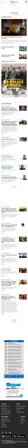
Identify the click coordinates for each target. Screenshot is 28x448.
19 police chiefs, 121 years (8, 139)
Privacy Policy (4, 408)
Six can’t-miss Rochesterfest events (9, 255)
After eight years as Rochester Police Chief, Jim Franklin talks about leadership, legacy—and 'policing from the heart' (9, 123)
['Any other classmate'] (23, 157)
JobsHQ (2, 422)
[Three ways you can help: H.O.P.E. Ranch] (23, 56)
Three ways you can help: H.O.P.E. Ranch (8, 55)
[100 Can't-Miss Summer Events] (23, 48)
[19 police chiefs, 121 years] (23, 139)
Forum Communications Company (12, 441)
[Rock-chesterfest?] (23, 270)
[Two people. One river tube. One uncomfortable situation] (23, 177)
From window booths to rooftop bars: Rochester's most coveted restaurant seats (8, 240)
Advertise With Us (4, 418)
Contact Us (22, 420)
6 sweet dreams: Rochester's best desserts (11, 37)
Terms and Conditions (5, 410)
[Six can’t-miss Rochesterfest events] (23, 255)
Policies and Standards (6, 412)
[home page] (14, 2)
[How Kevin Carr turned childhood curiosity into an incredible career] (23, 296)
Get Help (22, 418)
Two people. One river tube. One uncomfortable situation (9, 177)
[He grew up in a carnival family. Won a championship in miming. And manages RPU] (23, 108)
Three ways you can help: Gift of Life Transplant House (9, 225)
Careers (22, 422)
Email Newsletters (20, 408)
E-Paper (18, 410)
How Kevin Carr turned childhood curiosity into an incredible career (8, 298)
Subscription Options (21, 406)
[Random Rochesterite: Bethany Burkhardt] (23, 167)
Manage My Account (5, 406)
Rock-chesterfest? (6, 270)
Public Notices (4, 426)
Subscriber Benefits (5, 414)
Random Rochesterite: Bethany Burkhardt (7, 167)
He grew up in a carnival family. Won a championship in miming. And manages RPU (9, 109)
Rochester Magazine (5, 106)
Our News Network (20, 412)
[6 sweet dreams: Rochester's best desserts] (14, 27)
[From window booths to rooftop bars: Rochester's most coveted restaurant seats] (23, 239)
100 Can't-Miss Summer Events (8, 47)
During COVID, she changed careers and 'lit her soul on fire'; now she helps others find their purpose (9, 283)
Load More (14, 320)
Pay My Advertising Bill (5, 420)
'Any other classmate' (7, 156)
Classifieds (3, 424)
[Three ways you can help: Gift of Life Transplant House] (23, 225)
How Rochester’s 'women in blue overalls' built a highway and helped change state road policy (9, 210)
